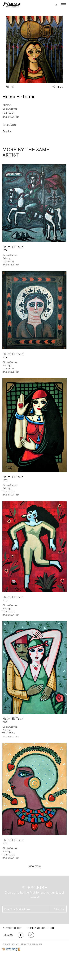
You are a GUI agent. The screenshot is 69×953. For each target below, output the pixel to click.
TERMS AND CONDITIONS (40, 928)
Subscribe (59, 909)
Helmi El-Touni (18, 96)
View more (34, 866)
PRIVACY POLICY (11, 928)
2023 (5, 480)
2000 (5, 250)
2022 (5, 722)
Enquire (6, 131)
